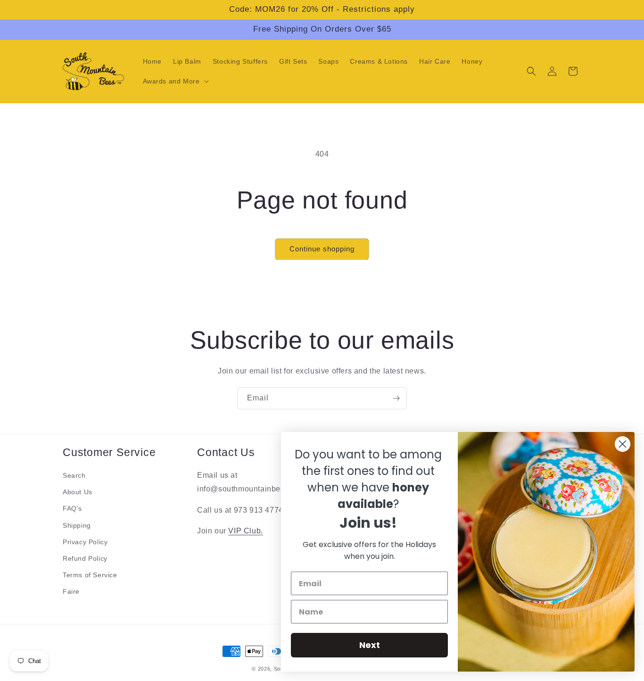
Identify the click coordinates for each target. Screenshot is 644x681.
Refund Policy (85, 558)
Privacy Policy (85, 542)
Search (74, 475)
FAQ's (72, 508)
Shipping (77, 525)
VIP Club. (245, 531)
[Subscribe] (396, 398)
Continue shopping (322, 249)
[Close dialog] (622, 444)
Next (369, 645)
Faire (71, 591)
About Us (77, 492)
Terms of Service (90, 575)
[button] (175, 81)
